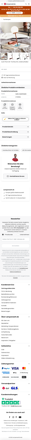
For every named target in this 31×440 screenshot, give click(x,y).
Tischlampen (7, 19)
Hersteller (15, 277)
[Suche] (26, 4)
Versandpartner (8, 383)
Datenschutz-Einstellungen (10, 420)
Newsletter (5, 323)
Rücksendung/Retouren (9, 297)
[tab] (15, 298)
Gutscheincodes (6, 335)
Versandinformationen (8, 303)
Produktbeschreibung (10, 132)
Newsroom (4, 338)
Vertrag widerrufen (8, 288)
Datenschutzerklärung (15, 271)
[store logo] (10, 4)
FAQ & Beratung (6, 291)
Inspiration (4, 340)
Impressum (5, 355)
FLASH (14, 12)
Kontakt (4, 306)
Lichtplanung (5, 332)
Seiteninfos (6, 346)
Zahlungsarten (6, 300)
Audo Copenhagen (21, 94)
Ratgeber (12, 340)
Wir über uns (5, 320)
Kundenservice (7, 285)
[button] (3, 56)
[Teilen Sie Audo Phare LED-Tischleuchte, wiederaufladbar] (28, 27)
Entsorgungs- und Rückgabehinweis (16, 425)
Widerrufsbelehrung (7, 358)
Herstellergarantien (7, 308)
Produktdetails (7, 127)
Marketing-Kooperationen (9, 326)
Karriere (4, 329)
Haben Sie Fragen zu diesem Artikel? (17, 119)
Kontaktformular (24, 268)
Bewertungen (7, 137)
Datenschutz (5, 352)
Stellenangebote (13, 329)
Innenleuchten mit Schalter (11, 150)
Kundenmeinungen (9, 394)
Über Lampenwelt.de (10, 317)
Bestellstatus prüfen (7, 294)
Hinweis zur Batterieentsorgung (19, 423)
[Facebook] (10, 417)
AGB (2, 350)
